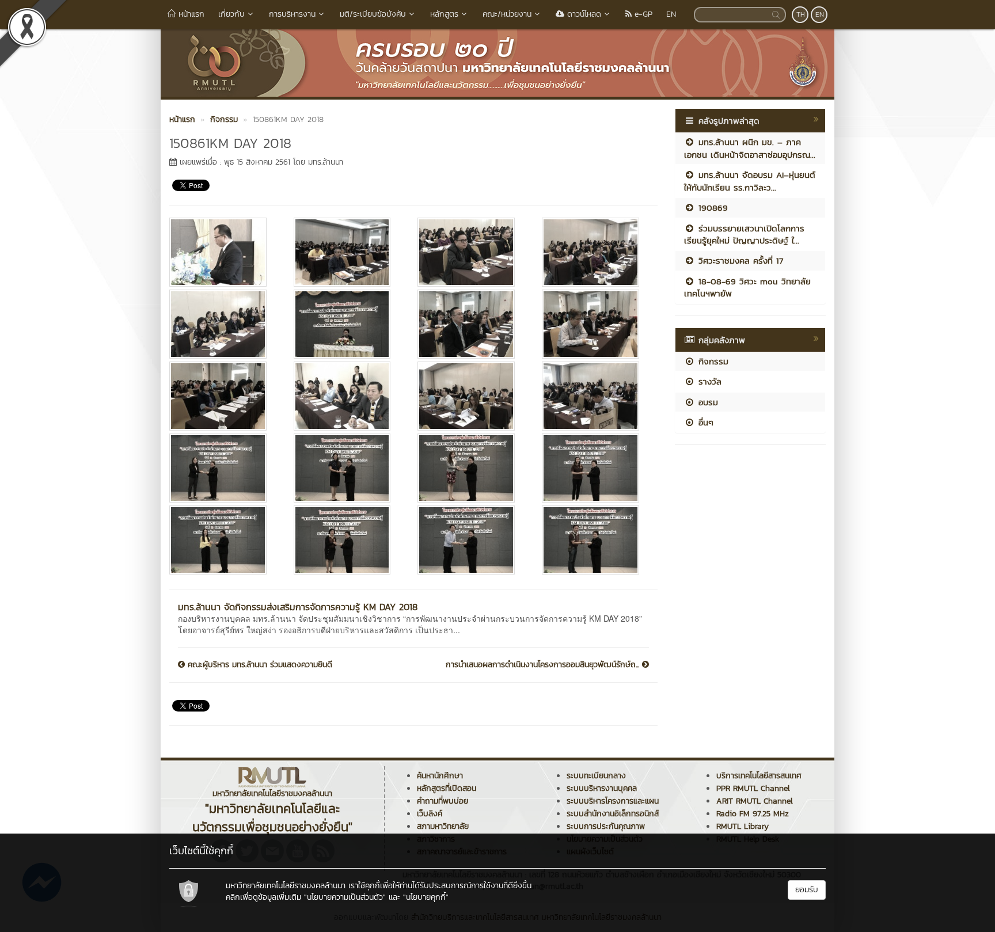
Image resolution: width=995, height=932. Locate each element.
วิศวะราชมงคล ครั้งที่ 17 (739, 260)
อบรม (706, 402)
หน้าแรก (190, 14)
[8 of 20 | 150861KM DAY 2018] (595, 324)
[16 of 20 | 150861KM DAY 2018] (595, 468)
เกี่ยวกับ (231, 14)
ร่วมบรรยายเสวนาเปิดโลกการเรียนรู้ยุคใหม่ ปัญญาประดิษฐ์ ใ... (744, 234)
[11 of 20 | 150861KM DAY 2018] (471, 396)
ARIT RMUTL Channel (754, 801)
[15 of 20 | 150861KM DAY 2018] (471, 468)
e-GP (642, 14)
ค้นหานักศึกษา (440, 776)
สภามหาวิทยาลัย (443, 826)
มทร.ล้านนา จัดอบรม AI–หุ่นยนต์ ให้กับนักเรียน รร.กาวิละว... (749, 180)
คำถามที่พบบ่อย (442, 801)
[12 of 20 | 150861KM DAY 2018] (595, 396)
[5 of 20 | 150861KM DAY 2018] (222, 324)
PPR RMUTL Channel (753, 788)
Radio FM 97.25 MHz (752, 814)
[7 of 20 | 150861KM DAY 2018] (471, 324)
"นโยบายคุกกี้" (426, 897)
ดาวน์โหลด (582, 14)
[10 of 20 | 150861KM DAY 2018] (347, 396)
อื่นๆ (704, 422)
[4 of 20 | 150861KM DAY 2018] (595, 252)
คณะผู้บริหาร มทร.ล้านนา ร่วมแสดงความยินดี (258, 665)
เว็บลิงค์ (429, 814)
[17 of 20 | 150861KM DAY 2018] (222, 540)
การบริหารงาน (292, 14)
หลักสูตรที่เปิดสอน (446, 788)
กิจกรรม (711, 361)
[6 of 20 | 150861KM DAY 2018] (347, 324)
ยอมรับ (806, 890)
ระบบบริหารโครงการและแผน (613, 801)
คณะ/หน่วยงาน (507, 14)
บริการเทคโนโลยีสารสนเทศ (759, 776)
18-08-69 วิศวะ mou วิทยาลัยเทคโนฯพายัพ (747, 287)
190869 (711, 207)
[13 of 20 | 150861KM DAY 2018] (222, 468)
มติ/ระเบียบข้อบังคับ (373, 14)
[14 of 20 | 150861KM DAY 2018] (347, 468)
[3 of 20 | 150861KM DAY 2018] (471, 252)
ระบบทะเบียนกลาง (596, 776)
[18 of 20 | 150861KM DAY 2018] (347, 540)
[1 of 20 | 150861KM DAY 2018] (222, 252)
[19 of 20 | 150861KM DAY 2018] (471, 540)
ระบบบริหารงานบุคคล (602, 788)
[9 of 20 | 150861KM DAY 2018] (222, 396)
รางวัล (708, 381)
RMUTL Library (742, 826)
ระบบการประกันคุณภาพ (606, 826)
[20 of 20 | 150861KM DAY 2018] (595, 540)
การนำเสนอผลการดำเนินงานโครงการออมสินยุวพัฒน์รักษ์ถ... (544, 665)
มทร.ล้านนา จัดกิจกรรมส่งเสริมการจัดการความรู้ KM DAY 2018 (297, 607)
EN (671, 14)
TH (800, 14)
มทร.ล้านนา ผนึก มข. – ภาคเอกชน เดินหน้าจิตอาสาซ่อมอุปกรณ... (749, 148)
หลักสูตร (444, 14)
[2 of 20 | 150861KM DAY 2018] (347, 252)
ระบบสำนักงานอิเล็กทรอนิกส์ (613, 814)
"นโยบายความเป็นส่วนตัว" (345, 897)
